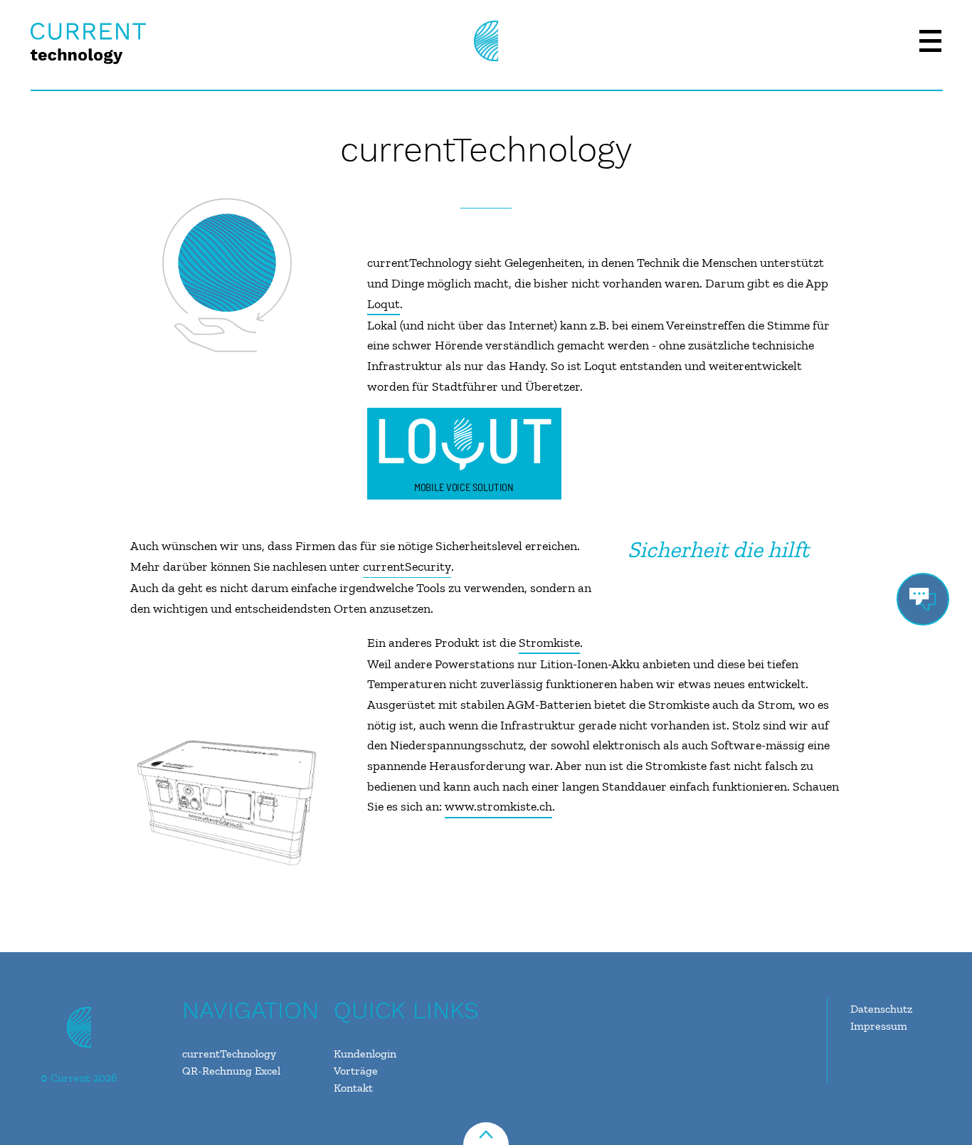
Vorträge (356, 1070)
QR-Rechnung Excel (231, 1070)
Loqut (383, 304)
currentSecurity (407, 566)
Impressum (878, 1026)
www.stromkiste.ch (498, 806)
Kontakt (353, 1087)
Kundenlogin (365, 1053)
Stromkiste (549, 642)
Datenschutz (881, 1008)
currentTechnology (229, 1053)
